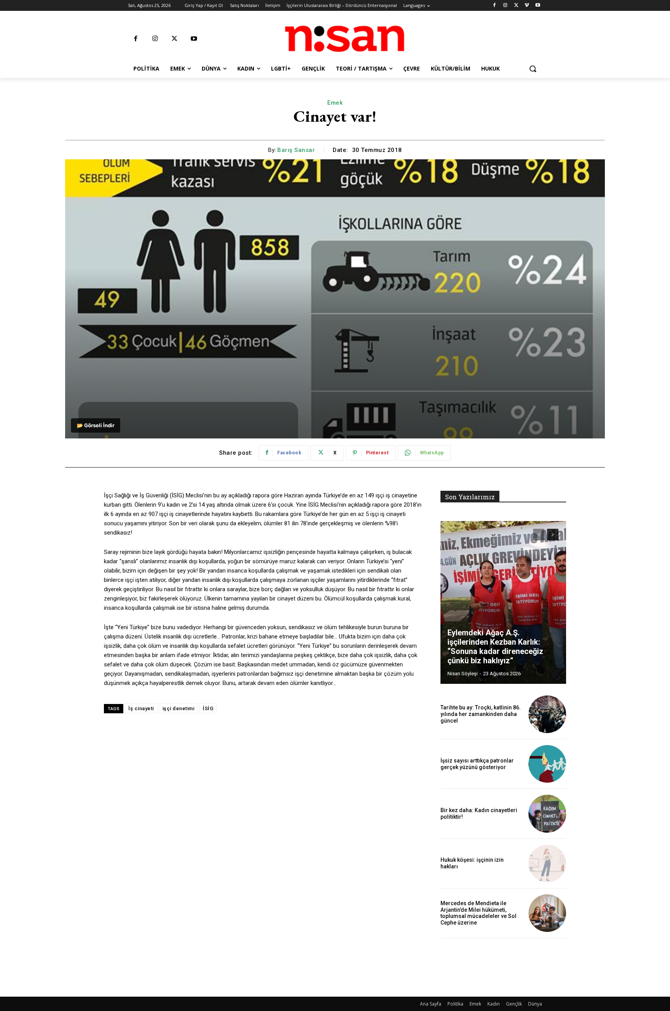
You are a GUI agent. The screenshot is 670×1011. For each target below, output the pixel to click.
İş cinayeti (141, 708)
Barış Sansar (296, 150)
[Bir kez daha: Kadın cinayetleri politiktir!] (547, 813)
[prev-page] (538, 534)
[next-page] (552, 534)
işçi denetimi (178, 708)
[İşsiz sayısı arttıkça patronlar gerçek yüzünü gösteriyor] (547, 764)
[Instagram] (505, 5)
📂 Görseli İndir (95, 425)
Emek (335, 102)
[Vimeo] (526, 5)
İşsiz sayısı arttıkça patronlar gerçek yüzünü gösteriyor (477, 763)
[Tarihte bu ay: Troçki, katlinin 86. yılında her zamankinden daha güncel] (547, 714)
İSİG (208, 708)
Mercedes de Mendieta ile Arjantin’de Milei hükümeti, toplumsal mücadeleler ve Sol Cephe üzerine (478, 913)
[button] (532, 68)
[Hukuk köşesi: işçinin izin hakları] (547, 863)
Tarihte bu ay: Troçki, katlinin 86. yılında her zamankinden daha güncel (480, 714)
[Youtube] (537, 5)
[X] (516, 5)
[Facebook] (494, 5)
